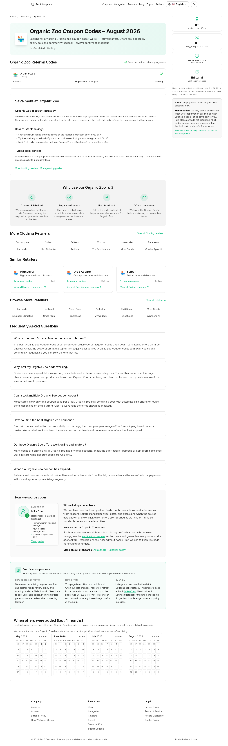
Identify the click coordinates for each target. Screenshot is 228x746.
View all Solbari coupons (133, 287)
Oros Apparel (22, 242)
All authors (99, 549)
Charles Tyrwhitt (153, 249)
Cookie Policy (152, 720)
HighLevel (49, 309)
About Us (35, 707)
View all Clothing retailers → (151, 233)
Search (91, 720)
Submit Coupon (96, 728)
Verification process (197, 81)
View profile (37, 541)
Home (13, 16)
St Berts (75, 242)
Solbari (48, 242)
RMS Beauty (127, 309)
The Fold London (101, 249)
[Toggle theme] (194, 4)
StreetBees (127, 316)
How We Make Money (42, 720)
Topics (149, 4)
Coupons (107, 4)
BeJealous (153, 242)
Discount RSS (95, 724)
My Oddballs (101, 316)
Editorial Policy (38, 715)
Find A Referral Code (186, 739)
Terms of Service (154, 711)
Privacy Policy (152, 707)
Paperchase (75, 316)
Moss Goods (127, 249)
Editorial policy (117, 549)
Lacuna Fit (22, 249)
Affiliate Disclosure (154, 715)
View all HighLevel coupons (28, 287)
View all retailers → (156, 300)
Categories (119, 4)
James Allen (127, 242)
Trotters (75, 249)
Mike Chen (130, 591)
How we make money (186, 130)
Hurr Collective (48, 249)
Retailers (132, 4)
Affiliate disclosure (208, 130)
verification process (93, 536)
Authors (160, 4)
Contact (35, 711)
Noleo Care (75, 309)
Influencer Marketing (22, 316)
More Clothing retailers (26, 168)
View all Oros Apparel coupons (83, 287)
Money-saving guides (51, 168)
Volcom (101, 242)
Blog (141, 4)
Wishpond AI (153, 316)
